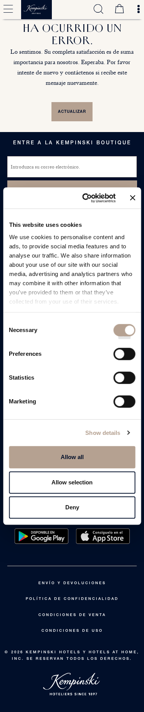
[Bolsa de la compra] (119, 9)
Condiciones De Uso (72, 631)
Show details (102, 433)
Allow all (72, 457)
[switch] (124, 356)
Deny (72, 507)
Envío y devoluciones (72, 583)
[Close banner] (132, 198)
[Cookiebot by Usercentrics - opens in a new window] (86, 198)
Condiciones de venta (72, 615)
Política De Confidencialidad (72, 599)
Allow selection (72, 482)
